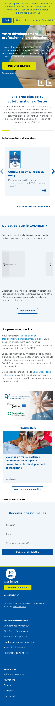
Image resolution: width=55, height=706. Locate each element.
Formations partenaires (16, 653)
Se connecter (9, 73)
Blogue (8, 685)
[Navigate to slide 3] (27, 194)
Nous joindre (10, 696)
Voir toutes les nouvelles (27, 489)
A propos (8, 690)
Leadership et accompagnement (20, 642)
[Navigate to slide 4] (30, 194)
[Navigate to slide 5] (33, 194)
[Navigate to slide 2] (25, 194)
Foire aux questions (14, 674)
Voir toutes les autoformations (33, 206)
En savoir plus (27, 311)
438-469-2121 (19, 606)
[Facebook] (41, 83)
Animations (9, 680)
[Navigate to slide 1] (22, 194)
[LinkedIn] (49, 83)
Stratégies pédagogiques (16, 631)
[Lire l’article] (46, 479)
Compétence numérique (17, 626)
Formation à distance (14, 647)
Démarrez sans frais (19, 66)
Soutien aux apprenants (16, 636)
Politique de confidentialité (39, 20)
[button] (27, 457)
